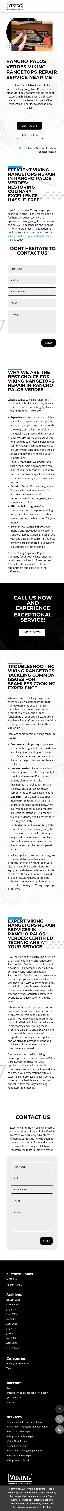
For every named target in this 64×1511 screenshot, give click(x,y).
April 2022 (11, 1342)
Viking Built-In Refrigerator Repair (24, 1421)
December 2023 (14, 1304)
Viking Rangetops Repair (19, 1455)
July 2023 (11, 1309)
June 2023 (11, 1314)
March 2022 (12, 1347)
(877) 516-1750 (29, 135)
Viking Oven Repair (17, 1445)
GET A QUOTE (29, 125)
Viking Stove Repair (17, 1441)
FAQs (9, 1387)
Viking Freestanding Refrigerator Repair (27, 1426)
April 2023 (11, 1323)
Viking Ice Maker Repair (19, 1431)
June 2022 (11, 1333)
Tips (8, 1368)
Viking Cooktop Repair (18, 1460)
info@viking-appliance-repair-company (27, 1392)
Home (22, 148)
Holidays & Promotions (18, 1363)
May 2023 (11, 1318)
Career (10, 1402)
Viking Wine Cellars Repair (20, 1436)
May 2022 (11, 1338)
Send (48, 342)
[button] (59, 1429)
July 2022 (11, 1328)
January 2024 (13, 1299)
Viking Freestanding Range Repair (24, 1450)
